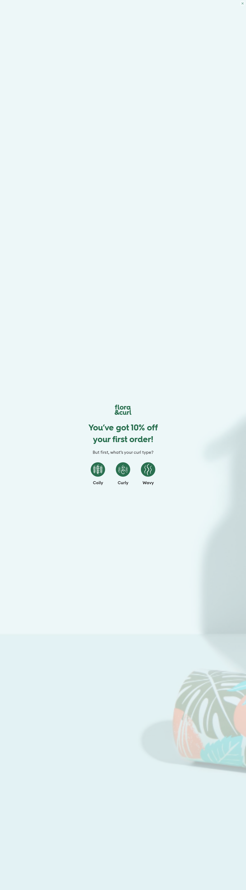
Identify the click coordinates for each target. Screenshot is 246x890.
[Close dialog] (242, 3)
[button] (98, 469)
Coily (98, 483)
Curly (123, 483)
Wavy (148, 483)
